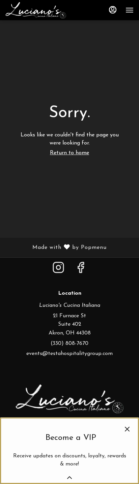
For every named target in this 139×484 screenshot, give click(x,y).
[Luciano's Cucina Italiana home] (35, 10)
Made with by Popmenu (56, 247)
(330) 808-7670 (69, 343)
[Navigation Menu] (129, 10)
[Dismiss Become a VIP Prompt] (127, 429)
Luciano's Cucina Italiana (69, 399)
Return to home (69, 153)
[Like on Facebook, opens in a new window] (81, 271)
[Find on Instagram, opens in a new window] (58, 271)
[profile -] (113, 10)
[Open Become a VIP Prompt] (69, 478)
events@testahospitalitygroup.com (69, 353)
